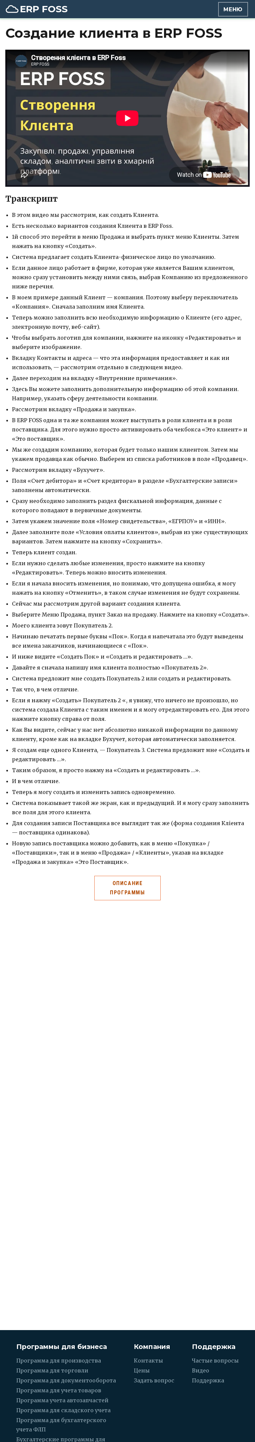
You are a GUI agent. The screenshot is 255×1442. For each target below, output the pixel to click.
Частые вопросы (215, 1360)
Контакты (148, 1360)
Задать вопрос (154, 1380)
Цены (142, 1370)
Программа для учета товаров (58, 1390)
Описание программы (127, 888)
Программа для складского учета (63, 1410)
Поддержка (208, 1380)
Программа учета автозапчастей (62, 1400)
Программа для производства (58, 1360)
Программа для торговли (52, 1370)
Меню (233, 9)
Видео (200, 1370)
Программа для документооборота (66, 1380)
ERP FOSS (44, 9)
